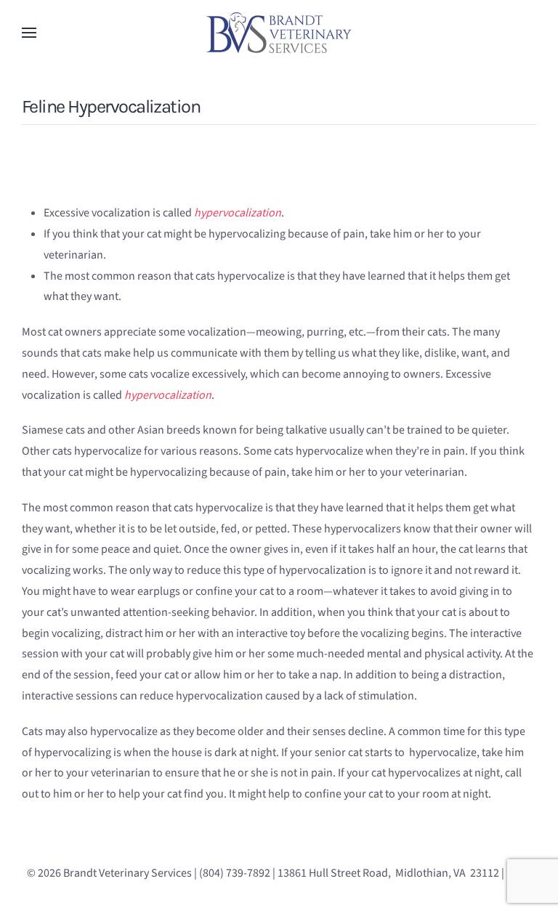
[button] (29, 32)
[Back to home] (279, 32)
